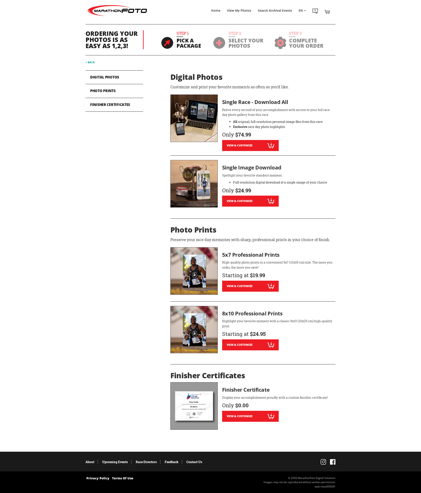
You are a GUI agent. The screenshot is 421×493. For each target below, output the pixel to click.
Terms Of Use (122, 478)
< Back (90, 62)
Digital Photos (104, 77)
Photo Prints (103, 90)
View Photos (239, 10)
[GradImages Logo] (117, 16)
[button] (315, 11)
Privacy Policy (97, 478)
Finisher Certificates (110, 104)
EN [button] (301, 10)
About (90, 462)
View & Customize (240, 145)
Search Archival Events (275, 10)
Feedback (171, 462)
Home (215, 10)
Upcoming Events (115, 462)
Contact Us (194, 462)
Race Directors (146, 462)
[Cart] (327, 11)
